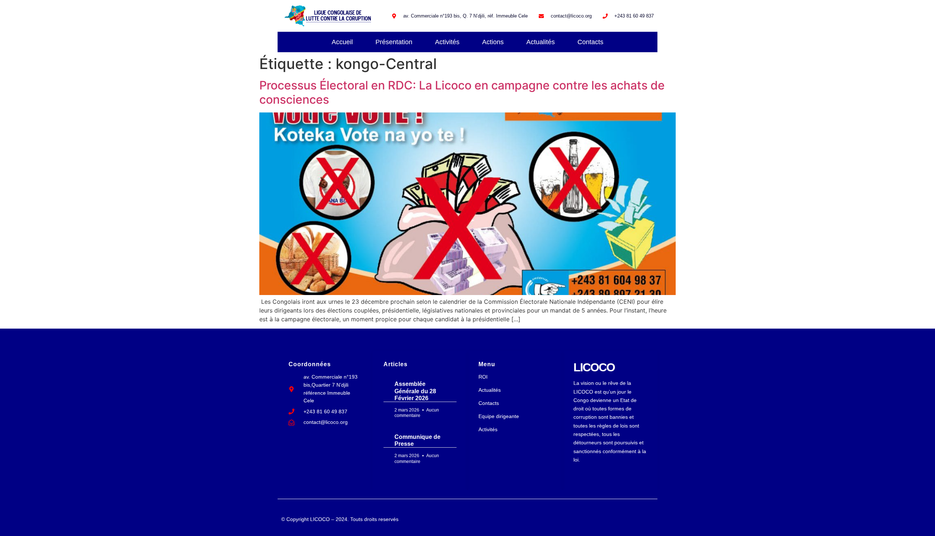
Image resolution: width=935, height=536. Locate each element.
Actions (493, 42)
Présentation (393, 42)
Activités (447, 42)
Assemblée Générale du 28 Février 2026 (415, 391)
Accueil (342, 42)
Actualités (540, 42)
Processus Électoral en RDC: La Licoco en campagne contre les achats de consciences (462, 92)
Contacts (590, 42)
